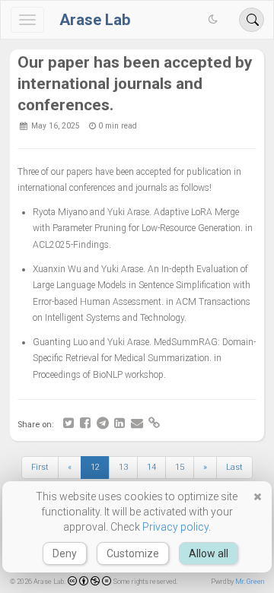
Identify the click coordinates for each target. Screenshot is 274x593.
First (40, 467)
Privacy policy (175, 527)
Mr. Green (249, 581)
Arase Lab (95, 20)
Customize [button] (133, 553)
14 (151, 467)
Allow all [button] (208, 553)
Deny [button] (65, 553)
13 (123, 467)
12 (95, 467)
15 (179, 467)
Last (234, 467)
